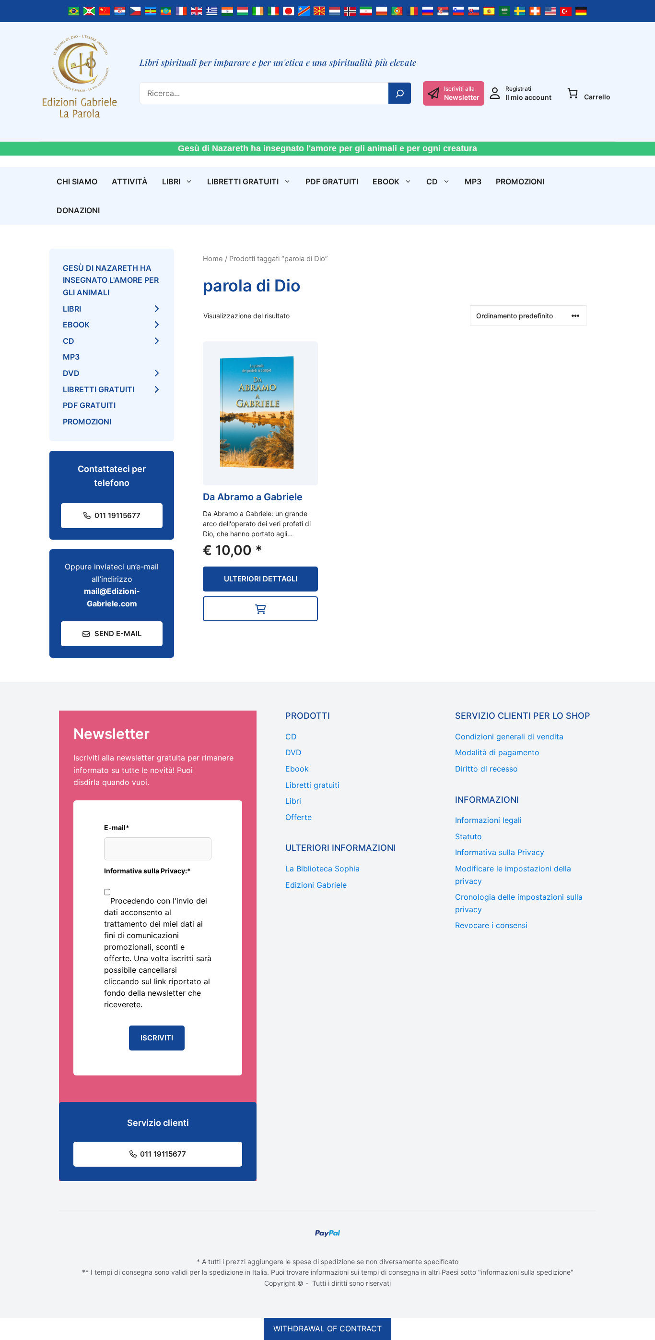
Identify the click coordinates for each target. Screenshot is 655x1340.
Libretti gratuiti (243, 181)
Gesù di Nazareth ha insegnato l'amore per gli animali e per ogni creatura (327, 148)
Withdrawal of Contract (327, 1328)
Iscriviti (156, 1037)
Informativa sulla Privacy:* (147, 871)
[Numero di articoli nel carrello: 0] (572, 93)
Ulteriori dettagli (260, 578)
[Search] (399, 93)
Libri (171, 181)
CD (432, 181)
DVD (71, 373)
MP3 (473, 181)
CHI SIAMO (77, 181)
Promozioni (520, 181)
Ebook (386, 181)
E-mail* (116, 827)
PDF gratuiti (331, 181)
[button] (260, 608)
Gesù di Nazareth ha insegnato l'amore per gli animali (111, 280)
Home (213, 258)
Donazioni (78, 210)
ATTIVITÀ (130, 181)
